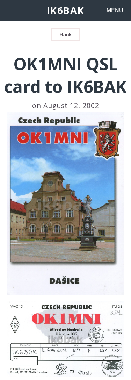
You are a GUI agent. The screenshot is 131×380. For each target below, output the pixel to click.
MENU (115, 10)
